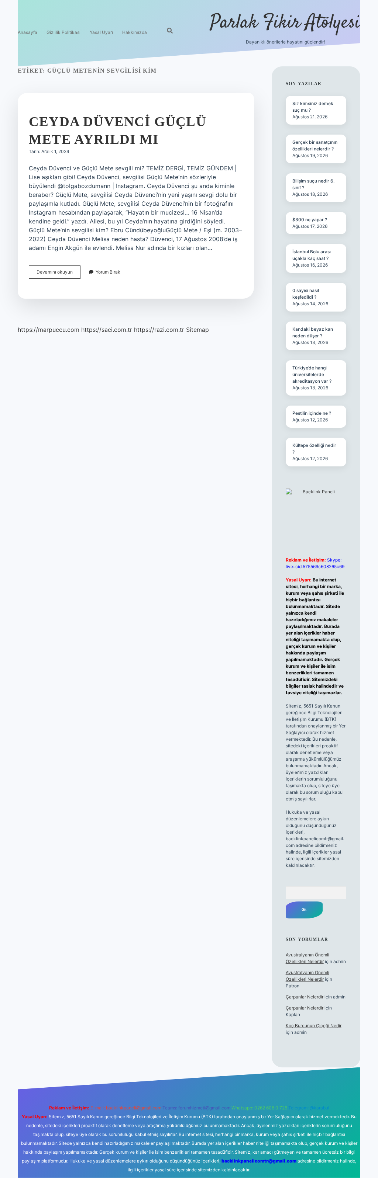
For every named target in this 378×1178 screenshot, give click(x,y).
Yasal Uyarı (101, 32)
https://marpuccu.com (48, 329)
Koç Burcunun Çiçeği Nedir (313, 1025)
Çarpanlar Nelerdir (304, 997)
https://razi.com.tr (159, 329)
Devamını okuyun (58, 274)
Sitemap (197, 329)
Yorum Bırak (108, 272)
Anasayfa (27, 32)
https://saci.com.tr (106, 329)
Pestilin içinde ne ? (311, 413)
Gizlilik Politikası (63, 32)
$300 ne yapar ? (309, 219)
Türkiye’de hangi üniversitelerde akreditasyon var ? (311, 374)
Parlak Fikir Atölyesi (285, 23)
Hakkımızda (134, 32)
